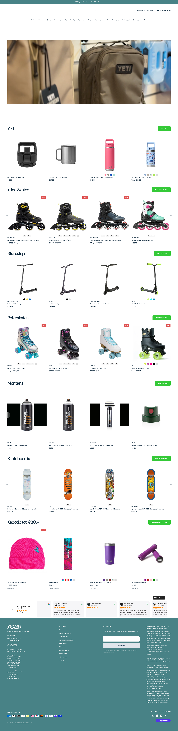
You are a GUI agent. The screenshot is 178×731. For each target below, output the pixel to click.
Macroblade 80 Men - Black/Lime (18, 240)
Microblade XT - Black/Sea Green (101, 240)
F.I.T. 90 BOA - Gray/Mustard (140, 240)
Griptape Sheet (12, 582)
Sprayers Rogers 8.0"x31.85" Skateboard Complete (106, 509)
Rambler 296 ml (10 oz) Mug (58, 177)
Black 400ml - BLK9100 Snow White (19, 445)
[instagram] (161, 716)
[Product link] (27, 154)
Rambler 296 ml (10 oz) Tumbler (59, 582)
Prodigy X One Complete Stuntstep (142, 304)
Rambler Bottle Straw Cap (15, 177)
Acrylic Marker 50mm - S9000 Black (61, 445)
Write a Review (159, 598)
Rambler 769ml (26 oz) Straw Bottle (101, 177)
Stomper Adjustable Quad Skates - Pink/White (146, 368)
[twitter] (153, 716)
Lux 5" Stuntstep (12, 304)
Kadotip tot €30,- (12, 588)
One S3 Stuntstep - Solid (98, 304)
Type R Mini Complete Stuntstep (59, 304)
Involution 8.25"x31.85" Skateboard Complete (22, 509)
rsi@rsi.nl (14, 646)
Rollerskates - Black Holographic (18, 368)
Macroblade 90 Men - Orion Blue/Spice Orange (64, 240)
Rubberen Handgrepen (138, 582)
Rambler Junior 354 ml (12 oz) (141, 177)
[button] (141, 10)
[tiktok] (165, 716)
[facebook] (157, 716)
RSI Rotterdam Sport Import (22, 722)
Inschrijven (121, 646)
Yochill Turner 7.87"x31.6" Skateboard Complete (64, 509)
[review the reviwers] (48, 604)
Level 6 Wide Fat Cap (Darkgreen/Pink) (102, 445)
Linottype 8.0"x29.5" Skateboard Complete (145, 509)
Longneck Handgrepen (97, 582)
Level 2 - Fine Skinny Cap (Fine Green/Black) (145, 445)
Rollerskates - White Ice (56, 368)
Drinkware (52, 588)
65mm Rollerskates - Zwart (99, 368)
